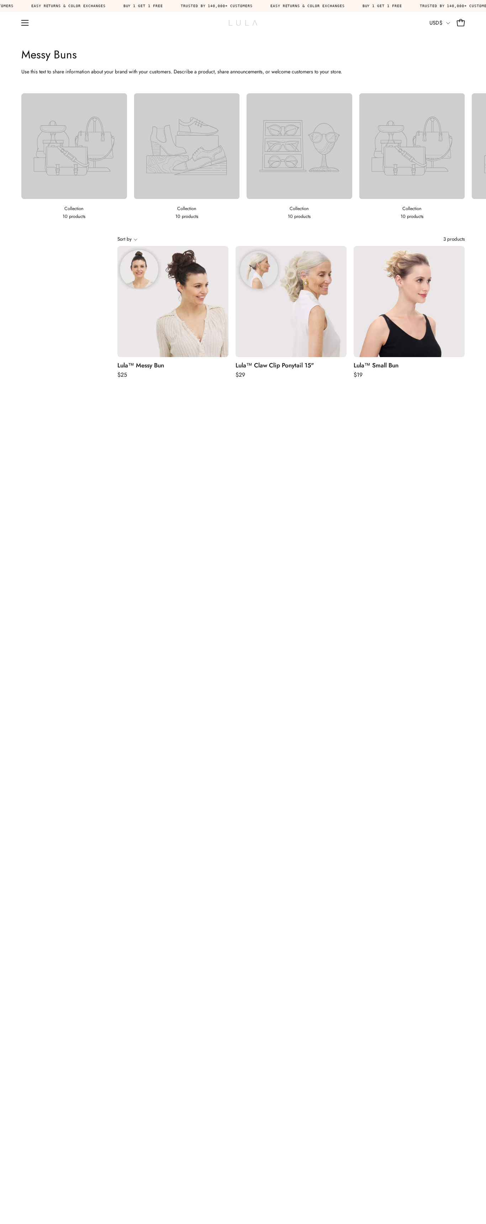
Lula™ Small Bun (376, 365)
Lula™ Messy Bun (140, 365)
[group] (243, 156)
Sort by (124, 239)
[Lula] (243, 23)
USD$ (436, 23)
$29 (240, 375)
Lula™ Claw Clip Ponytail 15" (275, 365)
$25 (122, 375)
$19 (358, 375)
